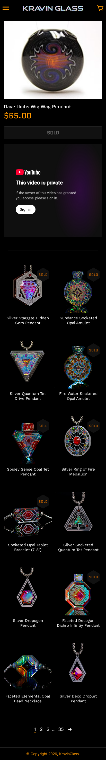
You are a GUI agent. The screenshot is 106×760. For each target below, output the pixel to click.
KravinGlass (69, 754)
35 (61, 729)
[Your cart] (100, 8)
